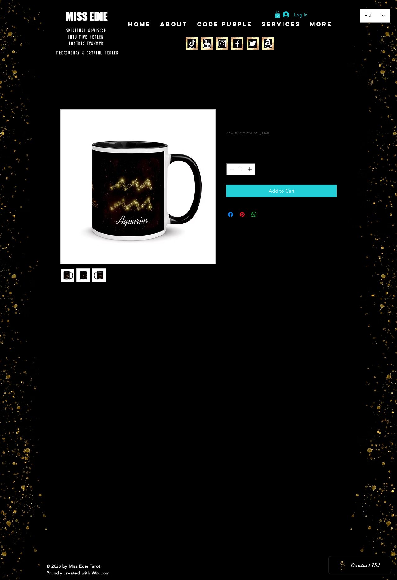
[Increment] (250, 169)
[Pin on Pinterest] (242, 214)
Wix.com (101, 573)
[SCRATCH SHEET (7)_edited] (192, 43)
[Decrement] (231, 169)
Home (67, 87)
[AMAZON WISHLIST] (268, 43)
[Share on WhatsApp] (254, 214)
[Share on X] (266, 214)
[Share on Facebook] (230, 214)
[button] (277, 14)
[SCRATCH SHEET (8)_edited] (207, 43)
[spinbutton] (240, 169)
